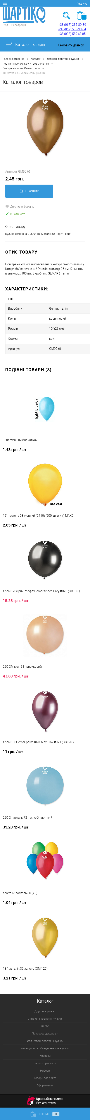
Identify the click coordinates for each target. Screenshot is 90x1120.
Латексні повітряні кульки (45, 1018)
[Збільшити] (45, 128)
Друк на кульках (45, 1011)
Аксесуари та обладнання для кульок (45, 1048)
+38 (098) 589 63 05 (72, 34)
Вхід (5, 25)
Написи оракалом (45, 1063)
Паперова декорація (45, 1033)
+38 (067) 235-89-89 (72, 24)
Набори (45, 1070)
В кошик (32, 191)
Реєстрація (18, 25)
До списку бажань (22, 206)
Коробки (45, 1055)
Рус (85, 3)
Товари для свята (45, 1078)
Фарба (45, 1026)
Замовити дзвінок (71, 45)
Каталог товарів (29, 44)
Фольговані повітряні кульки (45, 1041)
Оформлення (45, 1085)
